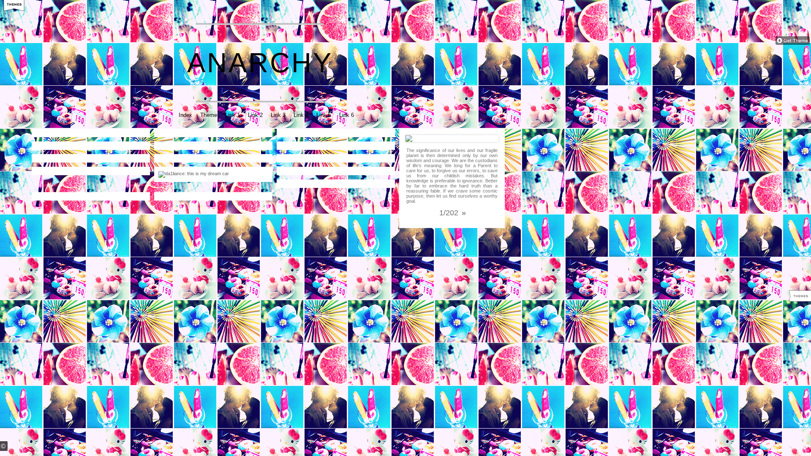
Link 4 (301, 115)
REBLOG (116, 127)
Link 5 (323, 115)
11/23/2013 (64, 127)
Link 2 (255, 115)
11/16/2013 (310, 165)
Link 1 (232, 115)
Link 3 (278, 115)
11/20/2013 (187, 139)
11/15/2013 (309, 177)
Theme (208, 115)
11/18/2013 (189, 171)
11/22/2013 (65, 139)
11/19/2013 (65, 152)
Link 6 (346, 115)
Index (185, 115)
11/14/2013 (188, 190)
